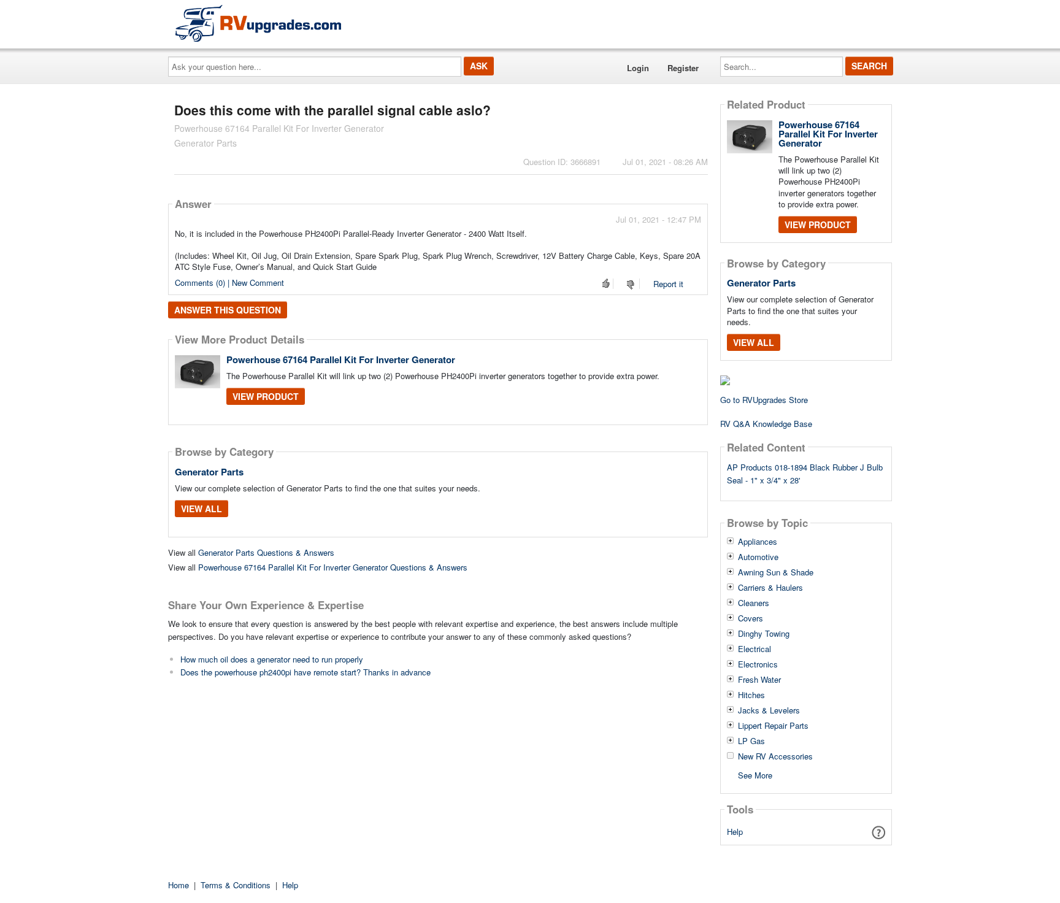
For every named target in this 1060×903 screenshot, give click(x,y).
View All (201, 508)
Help (735, 831)
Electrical (754, 649)
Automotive (758, 557)
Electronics (758, 664)
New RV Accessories (775, 756)
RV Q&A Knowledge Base (766, 423)
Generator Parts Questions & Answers (266, 552)
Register (683, 68)
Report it (668, 284)
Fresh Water (759, 679)
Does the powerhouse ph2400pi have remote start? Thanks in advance (305, 672)
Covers (750, 618)
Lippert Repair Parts (773, 725)
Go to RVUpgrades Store (764, 399)
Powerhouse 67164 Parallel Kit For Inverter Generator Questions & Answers (332, 567)
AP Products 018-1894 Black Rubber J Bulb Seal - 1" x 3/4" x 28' (805, 473)
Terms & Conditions (236, 885)
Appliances (757, 541)
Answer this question (227, 310)
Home (178, 885)
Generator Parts (209, 471)
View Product (265, 396)
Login (638, 68)
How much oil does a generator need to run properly (271, 659)
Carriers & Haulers (770, 587)
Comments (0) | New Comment (229, 282)
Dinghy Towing (763, 633)
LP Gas (751, 741)
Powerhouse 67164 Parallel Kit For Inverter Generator (340, 359)
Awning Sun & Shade (775, 572)
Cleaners (753, 603)
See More (755, 774)
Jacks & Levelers (769, 710)
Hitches (751, 695)
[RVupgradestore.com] (258, 23)
